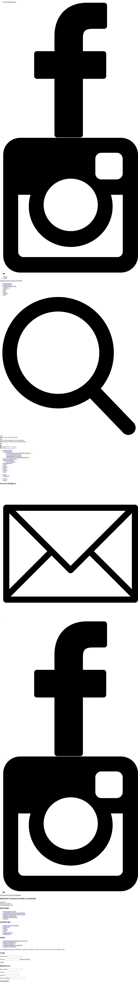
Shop (4, 290)
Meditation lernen (7, 463)
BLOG (5, 928)
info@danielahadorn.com (6, 905)
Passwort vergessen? (25, 959)
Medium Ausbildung (8, 460)
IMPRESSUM (7, 934)
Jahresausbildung (10, 461)
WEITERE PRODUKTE (9, 946)
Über (4, 295)
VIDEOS (5, 293)
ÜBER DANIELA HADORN (11, 925)
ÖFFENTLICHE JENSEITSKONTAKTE (17, 457)
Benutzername (3, 956)
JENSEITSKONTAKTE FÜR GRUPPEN (14, 913)
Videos (5, 470)
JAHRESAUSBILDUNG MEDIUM (12, 945)
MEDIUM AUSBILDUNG (10, 917)
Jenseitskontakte (7, 285)
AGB (4, 931)
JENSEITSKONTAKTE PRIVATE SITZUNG (18, 453)
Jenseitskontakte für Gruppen (13, 456)
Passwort (2, 959)
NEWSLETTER (10, 895)
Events (5, 289)
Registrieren (6, 476)
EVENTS (5, 918)
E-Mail (2, 972)
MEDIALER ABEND (9, 944)
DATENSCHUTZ (8, 932)
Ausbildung (6, 287)
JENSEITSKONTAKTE (9, 911)
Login (4, 474)
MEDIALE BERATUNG (9, 286)
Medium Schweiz (7, 283)
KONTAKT (6, 927)
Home (1, 437)
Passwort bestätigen (5, 978)
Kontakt (5, 467)
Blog (4, 292)
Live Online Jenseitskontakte (13, 454)
